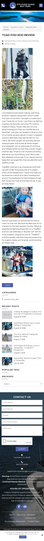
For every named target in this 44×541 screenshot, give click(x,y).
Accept (22, 537)
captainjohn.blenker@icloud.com (22, 471)
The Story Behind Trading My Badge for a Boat (26, 335)
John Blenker (33, 41)
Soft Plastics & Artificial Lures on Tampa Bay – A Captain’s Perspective (27, 348)
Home (5, 27)
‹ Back (7, 285)
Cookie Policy (32, 534)
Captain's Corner (17, 27)
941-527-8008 (22, 464)
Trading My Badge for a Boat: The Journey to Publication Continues (27, 313)
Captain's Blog (9, 44)
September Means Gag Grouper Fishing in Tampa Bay (27, 324)
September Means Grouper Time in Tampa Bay (27, 359)
